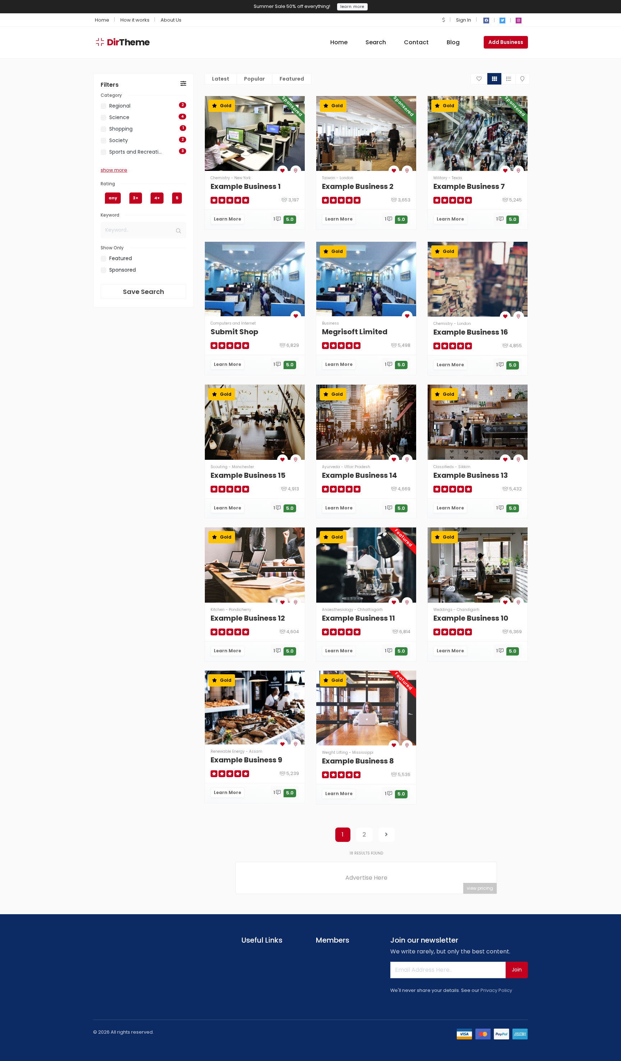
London (346, 178)
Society (118, 140)
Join (517, 969)
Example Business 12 (248, 618)
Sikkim (464, 467)
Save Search (143, 291)
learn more (352, 6)
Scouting (219, 467)
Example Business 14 (359, 475)
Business (330, 323)
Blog (453, 42)
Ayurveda (331, 467)
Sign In (463, 20)
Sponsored (122, 269)
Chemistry (220, 178)
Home (102, 20)
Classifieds (443, 467)
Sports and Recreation (136, 151)
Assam (255, 751)
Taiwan (328, 178)
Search (375, 42)
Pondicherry (240, 609)
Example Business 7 (469, 186)
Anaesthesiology (337, 609)
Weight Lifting (335, 752)
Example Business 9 (246, 760)
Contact (416, 42)
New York (242, 178)
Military (440, 178)
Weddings (442, 609)
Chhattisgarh (370, 609)
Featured (120, 258)
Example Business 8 (358, 761)
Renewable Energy (228, 751)
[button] (443, 20)
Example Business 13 (470, 475)
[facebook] (486, 20)
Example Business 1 (246, 186)
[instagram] (518, 20)
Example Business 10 (470, 618)
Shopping (121, 128)
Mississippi (362, 752)
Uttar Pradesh (357, 467)
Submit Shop (234, 332)
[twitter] (502, 20)
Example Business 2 (358, 186)
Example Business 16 (470, 332)
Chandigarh (468, 609)
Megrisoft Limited (354, 332)
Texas (457, 178)
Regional (119, 105)
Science (119, 117)
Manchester (243, 467)
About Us (171, 20)
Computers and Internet (233, 323)
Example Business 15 (248, 475)
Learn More (227, 219)
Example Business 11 (358, 618)
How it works (135, 20)
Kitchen (218, 609)
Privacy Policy (496, 990)
